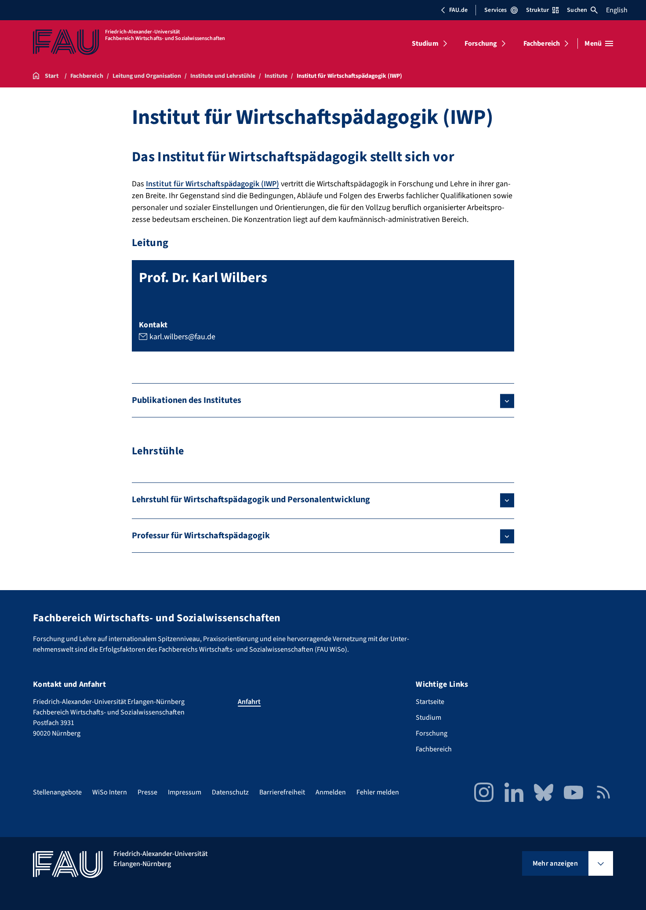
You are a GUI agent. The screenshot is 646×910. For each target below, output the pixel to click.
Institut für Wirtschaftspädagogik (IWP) (212, 183)
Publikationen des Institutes (186, 400)
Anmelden (331, 792)
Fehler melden (377, 792)
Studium (425, 43)
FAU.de (458, 10)
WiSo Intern (109, 792)
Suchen (577, 10)
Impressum (184, 792)
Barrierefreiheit (282, 792)
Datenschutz (230, 792)
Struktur (537, 10)
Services (495, 10)
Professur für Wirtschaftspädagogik (201, 535)
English (617, 10)
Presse (147, 792)
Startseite (430, 702)
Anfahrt (249, 702)
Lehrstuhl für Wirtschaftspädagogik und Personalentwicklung (251, 499)
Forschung (481, 43)
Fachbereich (541, 43)
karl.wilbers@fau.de (182, 336)
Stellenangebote (57, 792)
